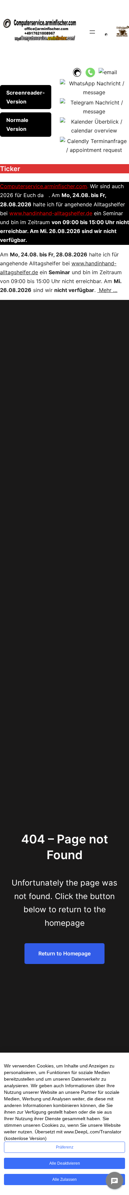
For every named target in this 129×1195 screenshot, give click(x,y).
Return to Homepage (64, 953)
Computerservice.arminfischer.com (43, 186)
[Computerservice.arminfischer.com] (77, 72)
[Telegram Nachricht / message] (94, 106)
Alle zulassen (64, 1179)
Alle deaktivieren (64, 1163)
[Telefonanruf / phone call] (90, 72)
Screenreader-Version (25, 97)
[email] (108, 72)
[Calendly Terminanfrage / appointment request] (94, 145)
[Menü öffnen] (92, 32)
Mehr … (107, 290)
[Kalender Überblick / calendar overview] (94, 126)
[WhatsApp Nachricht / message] (94, 87)
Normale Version (17, 124)
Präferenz (64, 1147)
